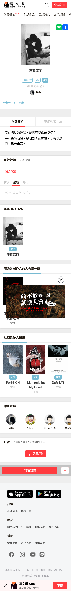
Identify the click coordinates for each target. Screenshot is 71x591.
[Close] (61, 280)
